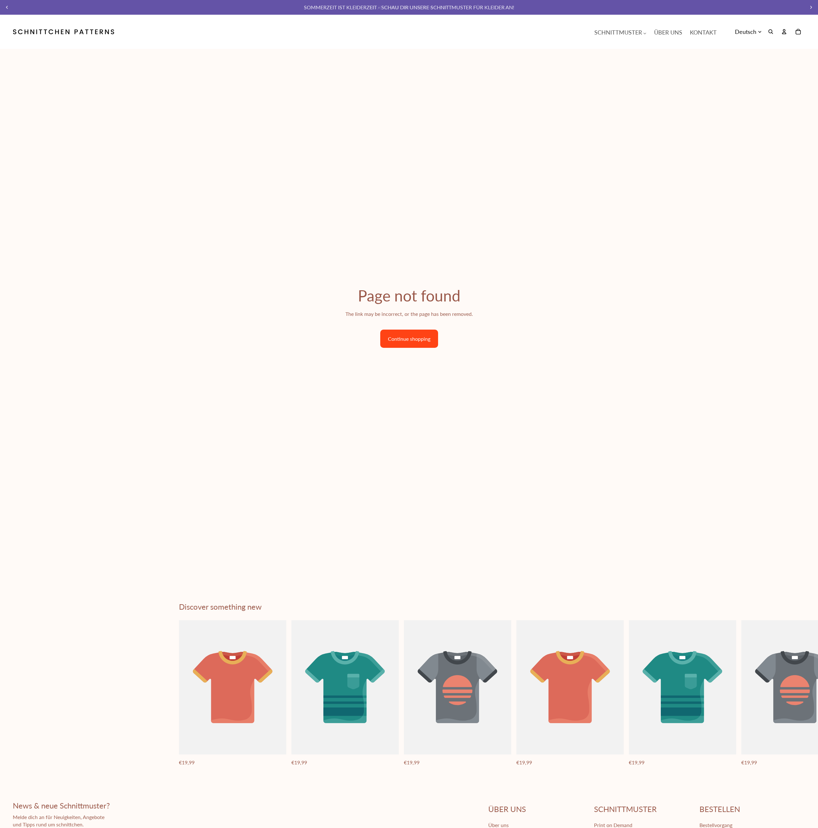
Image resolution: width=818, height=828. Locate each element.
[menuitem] (620, 32)
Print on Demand (613, 825)
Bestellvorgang (715, 825)
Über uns (498, 825)
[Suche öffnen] (771, 32)
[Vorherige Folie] (7, 7)
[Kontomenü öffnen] (784, 32)
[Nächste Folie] (811, 7)
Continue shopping (409, 339)
